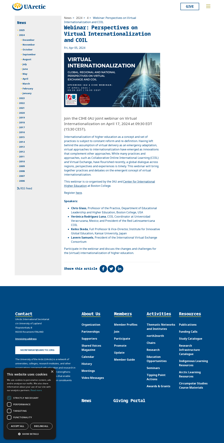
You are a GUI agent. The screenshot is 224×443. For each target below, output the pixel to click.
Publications (188, 325)
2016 (22, 132)
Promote (120, 346)
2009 (22, 166)
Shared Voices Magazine (91, 348)
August (27, 59)
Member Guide (124, 360)
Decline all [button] (41, 426)
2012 (22, 151)
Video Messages (93, 378)
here (79, 193)
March (26, 83)
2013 (22, 146)
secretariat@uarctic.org (37, 350)
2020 (22, 112)
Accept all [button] (17, 426)
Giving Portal (129, 400)
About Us (91, 314)
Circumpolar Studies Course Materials (193, 385)
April (25, 78)
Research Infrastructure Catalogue (189, 350)
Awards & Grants (158, 386)
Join (116, 332)
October (28, 49)
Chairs (151, 343)
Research (153, 350)
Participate (122, 339)
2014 (22, 141)
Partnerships (91, 332)
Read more (36, 390)
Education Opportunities (157, 359)
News (68, 18)
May (25, 73)
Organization (91, 325)
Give (190, 6)
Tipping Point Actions (156, 377)
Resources (190, 314)
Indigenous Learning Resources (193, 363)
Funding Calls (188, 332)
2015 (22, 137)
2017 (22, 127)
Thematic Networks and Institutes (161, 327)
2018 (22, 122)
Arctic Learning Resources (190, 374)
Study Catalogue (190, 339)
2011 (22, 156)
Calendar (88, 357)
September (29, 54)
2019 (22, 117)
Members (123, 314)
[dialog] (30, 404)
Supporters (89, 339)
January (27, 93)
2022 (22, 103)
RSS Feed (26, 188)
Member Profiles (125, 325)
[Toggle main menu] (208, 6)
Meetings (88, 371)
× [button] (52, 371)
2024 (79, 18)
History (87, 364)
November (29, 44)
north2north (155, 336)
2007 (22, 176)
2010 (22, 161)
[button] (29, 434)
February (28, 88)
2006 (22, 180)
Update (119, 353)
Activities (159, 314)
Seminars (153, 368)
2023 (22, 98)
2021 (22, 107)
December (28, 39)
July (25, 64)
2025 (22, 30)
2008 (22, 171)
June (25, 68)
